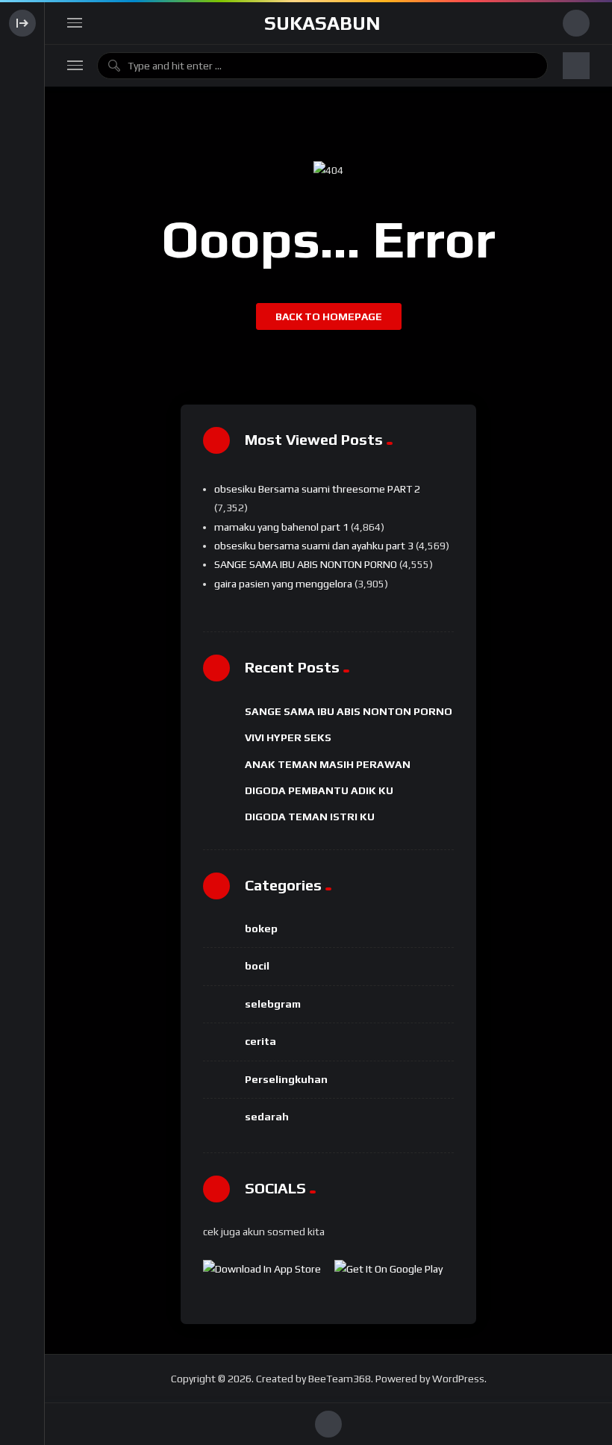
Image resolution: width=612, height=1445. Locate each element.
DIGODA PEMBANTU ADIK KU (319, 790)
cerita (260, 1041)
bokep (261, 928)
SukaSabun (322, 23)
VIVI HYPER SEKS (288, 737)
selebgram (273, 1004)
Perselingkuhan (286, 1079)
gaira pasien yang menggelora (283, 584)
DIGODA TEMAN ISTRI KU (310, 817)
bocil (257, 966)
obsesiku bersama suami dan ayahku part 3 (313, 546)
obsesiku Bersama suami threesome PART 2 (317, 489)
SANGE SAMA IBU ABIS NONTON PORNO (305, 564)
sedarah (267, 1117)
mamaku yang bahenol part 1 (281, 527)
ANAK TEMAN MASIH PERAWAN (327, 764)
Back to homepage (328, 316)
